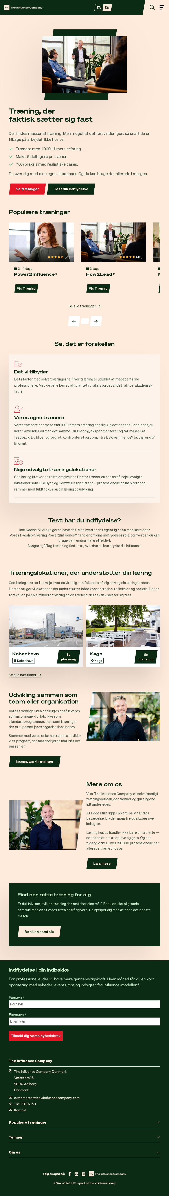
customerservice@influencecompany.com (47, 1097)
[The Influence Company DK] (23, 7)
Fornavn (16, 997)
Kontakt (20, 1110)
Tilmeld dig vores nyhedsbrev (36, 1036)
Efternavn (17, 1014)
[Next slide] (96, 321)
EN (99, 7)
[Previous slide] (74, 321)
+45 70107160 (25, 1104)
